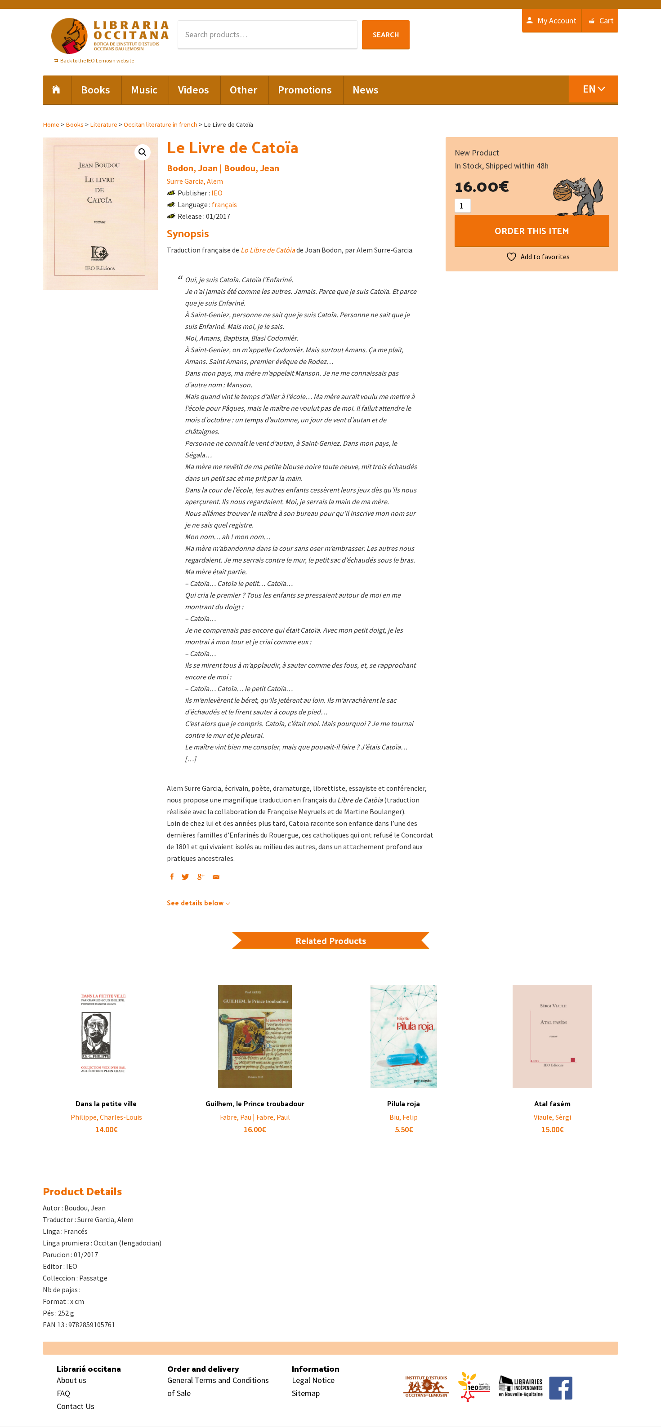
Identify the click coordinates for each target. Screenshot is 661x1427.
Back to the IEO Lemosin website (97, 60)
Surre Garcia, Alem (195, 181)
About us (71, 1380)
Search (386, 34)
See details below (195, 902)
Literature (103, 124)
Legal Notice (313, 1380)
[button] (142, 152)
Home (51, 124)
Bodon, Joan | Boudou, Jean (223, 167)
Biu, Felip (403, 1116)
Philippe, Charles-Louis (106, 1116)
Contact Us (75, 1406)
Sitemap (306, 1393)
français (224, 204)
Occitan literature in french (160, 124)
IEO (217, 192)
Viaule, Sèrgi (552, 1116)
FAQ (63, 1393)
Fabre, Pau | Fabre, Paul (255, 1116)
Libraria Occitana (110, 36)
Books (75, 124)
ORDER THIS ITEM (532, 230)
